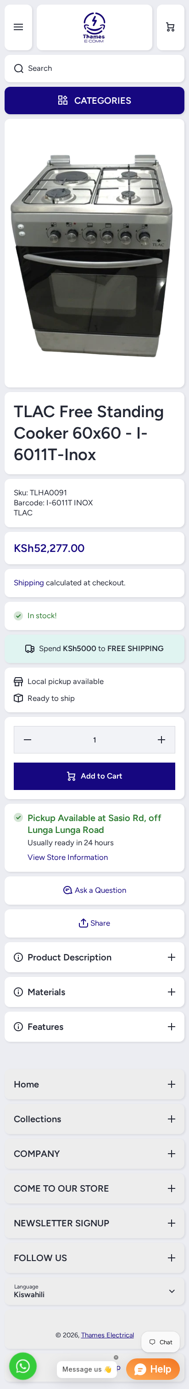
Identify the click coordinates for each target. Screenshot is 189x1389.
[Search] (14, 68)
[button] (170, 27)
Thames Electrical (107, 1335)
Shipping (29, 582)
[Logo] (94, 27)
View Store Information (68, 857)
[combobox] (94, 68)
